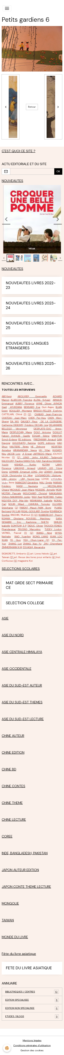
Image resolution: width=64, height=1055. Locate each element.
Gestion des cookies (32, 1050)
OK (58, 171)
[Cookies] (7, 1048)
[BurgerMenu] (7, 8)
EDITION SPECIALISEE (31, 1000)
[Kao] (52, 461)
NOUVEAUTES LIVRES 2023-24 (31, 305)
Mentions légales (32, 1040)
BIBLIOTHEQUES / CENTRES (31, 991)
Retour (32, 106)
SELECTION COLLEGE (25, 603)
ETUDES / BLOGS (31, 1016)
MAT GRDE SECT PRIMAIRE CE (29, 585)
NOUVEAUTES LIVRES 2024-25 (31, 325)
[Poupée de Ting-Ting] (25, 518)
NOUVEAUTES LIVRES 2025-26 (31, 366)
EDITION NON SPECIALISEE (31, 1008)
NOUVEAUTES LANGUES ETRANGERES (27, 345)
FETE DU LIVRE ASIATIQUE (29, 968)
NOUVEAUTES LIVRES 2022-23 (31, 285)
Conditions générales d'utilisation (32, 1045)
